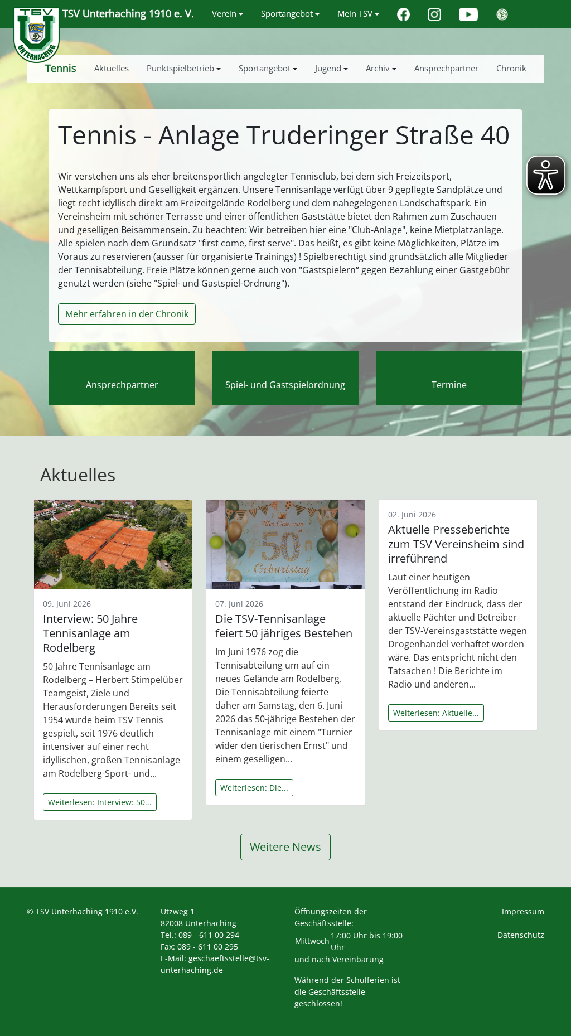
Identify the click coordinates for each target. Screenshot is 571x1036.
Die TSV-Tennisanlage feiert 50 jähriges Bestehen (283, 626)
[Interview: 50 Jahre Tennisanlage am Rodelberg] (113, 544)
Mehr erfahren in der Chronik (126, 314)
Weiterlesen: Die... (254, 787)
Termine (449, 385)
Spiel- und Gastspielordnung (285, 385)
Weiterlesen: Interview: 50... (100, 802)
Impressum (523, 911)
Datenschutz (520, 935)
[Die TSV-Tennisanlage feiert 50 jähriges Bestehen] (285, 544)
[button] (227, 14)
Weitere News (285, 846)
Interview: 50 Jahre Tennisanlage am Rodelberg (90, 633)
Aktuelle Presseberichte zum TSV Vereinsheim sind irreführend (456, 544)
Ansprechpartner (122, 385)
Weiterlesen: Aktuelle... (436, 713)
